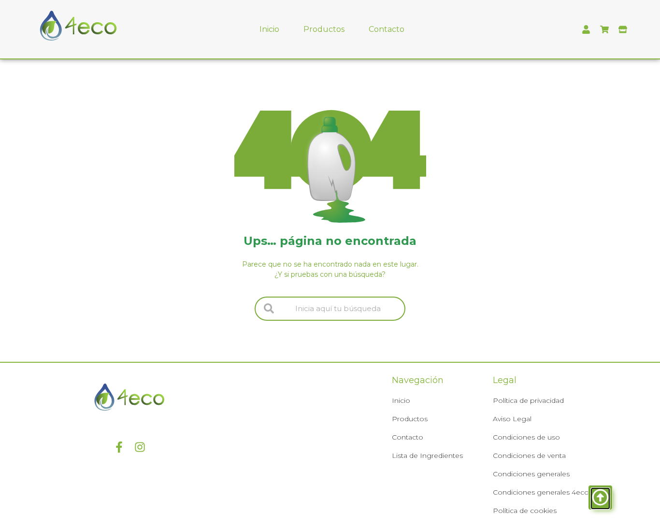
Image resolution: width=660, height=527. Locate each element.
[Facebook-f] (119, 447)
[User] (586, 29)
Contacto (386, 29)
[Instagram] (139, 447)
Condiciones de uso (526, 437)
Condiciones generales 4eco (541, 492)
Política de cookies (525, 510)
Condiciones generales (531, 474)
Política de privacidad (528, 400)
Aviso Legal (512, 418)
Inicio (269, 29)
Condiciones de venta (529, 455)
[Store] (622, 29)
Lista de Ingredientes (427, 455)
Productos (323, 29)
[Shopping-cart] (604, 29)
